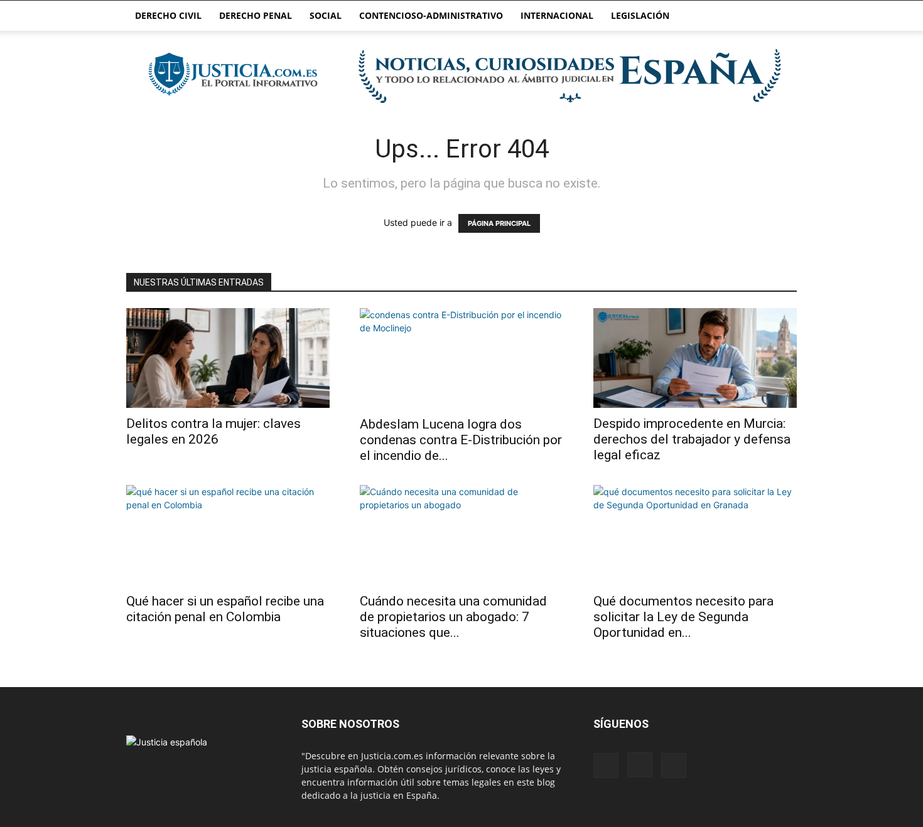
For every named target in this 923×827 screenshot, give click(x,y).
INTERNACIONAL (557, 15)
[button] (782, 17)
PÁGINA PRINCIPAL (499, 223)
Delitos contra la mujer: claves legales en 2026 (213, 431)
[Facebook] (605, 765)
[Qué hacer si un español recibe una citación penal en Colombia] (228, 535)
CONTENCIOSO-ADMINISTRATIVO (431, 15)
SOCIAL (326, 15)
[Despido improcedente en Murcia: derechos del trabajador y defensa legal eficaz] (695, 358)
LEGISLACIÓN (640, 15)
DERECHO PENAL (255, 15)
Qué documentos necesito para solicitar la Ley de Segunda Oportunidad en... (683, 617)
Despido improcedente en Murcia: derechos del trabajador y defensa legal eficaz (692, 439)
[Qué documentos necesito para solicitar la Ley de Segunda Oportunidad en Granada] (695, 535)
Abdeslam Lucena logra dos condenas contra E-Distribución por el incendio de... (461, 440)
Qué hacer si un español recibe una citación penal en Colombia (225, 609)
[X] (673, 765)
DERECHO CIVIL (168, 15)
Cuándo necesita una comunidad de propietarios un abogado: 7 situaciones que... (453, 617)
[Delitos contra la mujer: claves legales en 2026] (228, 358)
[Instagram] (639, 764)
